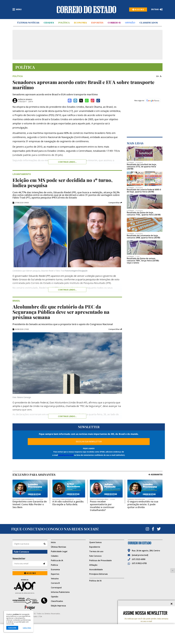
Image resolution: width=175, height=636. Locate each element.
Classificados (149, 22)
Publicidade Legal (59, 551)
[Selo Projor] (29, 603)
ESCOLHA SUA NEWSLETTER (89, 441)
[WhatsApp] (86, 100)
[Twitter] (159, 529)
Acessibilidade (96, 569)
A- (161, 76)
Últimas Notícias (28, 22)
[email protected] (65, 455)
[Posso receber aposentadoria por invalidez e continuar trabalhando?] (106, 488)
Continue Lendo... (67, 289)
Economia (80, 22)
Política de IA (57, 560)
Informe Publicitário (60, 592)
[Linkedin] (75, 100)
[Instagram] (92, 100)
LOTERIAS (135, 210)
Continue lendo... (67, 162)
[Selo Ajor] (29, 586)
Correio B (114, 22)
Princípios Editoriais (98, 574)
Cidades (49, 22)
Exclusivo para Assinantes (27, 499)
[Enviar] (44, 564)
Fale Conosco (95, 556)
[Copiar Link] (98, 100)
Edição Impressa (58, 606)
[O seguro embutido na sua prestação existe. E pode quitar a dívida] (144, 488)
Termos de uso (96, 551)
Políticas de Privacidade (100, 560)
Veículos (55, 578)
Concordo (12, 628)
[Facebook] (69, 100)
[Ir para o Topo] (172, 570)
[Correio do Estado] (145, 543)
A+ (157, 76)
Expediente (94, 547)
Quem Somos (95, 542)
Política (64, 22)
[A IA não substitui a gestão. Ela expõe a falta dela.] (68, 488)
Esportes (97, 22)
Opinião (130, 22)
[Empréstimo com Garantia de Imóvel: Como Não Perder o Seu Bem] (30, 488)
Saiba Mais (27, 628)
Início (53, 542)
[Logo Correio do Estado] (86, 9)
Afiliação (93, 565)
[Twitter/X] (81, 100)
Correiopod (56, 588)
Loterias (135, 162)
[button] (115, 203)
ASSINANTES (156, 474)
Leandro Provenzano (140, 499)
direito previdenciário (102, 499)
